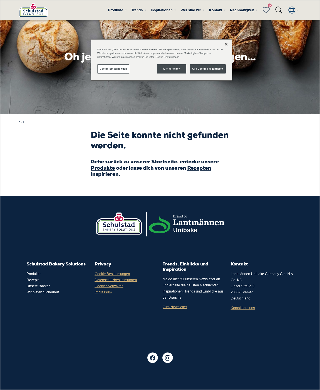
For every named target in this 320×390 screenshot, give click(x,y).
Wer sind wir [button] (191, 10)
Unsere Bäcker (38, 286)
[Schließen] (226, 44)
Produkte (103, 167)
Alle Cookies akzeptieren (207, 68)
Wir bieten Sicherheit (43, 292)
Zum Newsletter (175, 307)
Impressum (103, 292)
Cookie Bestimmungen (112, 274)
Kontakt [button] (216, 10)
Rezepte (33, 280)
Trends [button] (137, 10)
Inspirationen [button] (162, 10)
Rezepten (199, 167)
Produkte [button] (116, 10)
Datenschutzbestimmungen (116, 280)
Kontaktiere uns (243, 308)
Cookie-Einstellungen (113, 68)
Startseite (164, 161)
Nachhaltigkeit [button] (242, 10)
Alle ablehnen (171, 68)
